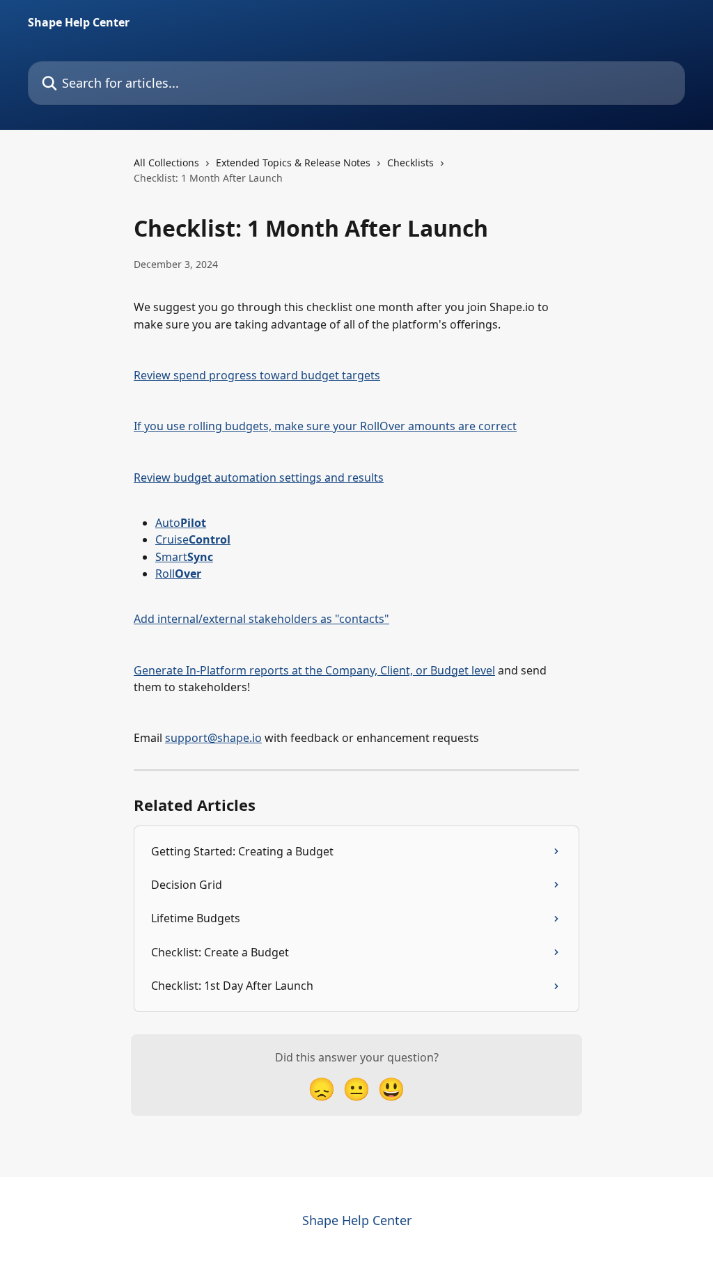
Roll (178, 573)
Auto (180, 522)
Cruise (192, 539)
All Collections (166, 162)
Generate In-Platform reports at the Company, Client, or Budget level (314, 670)
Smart (184, 556)
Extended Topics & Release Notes (293, 162)
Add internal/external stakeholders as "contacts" (261, 618)
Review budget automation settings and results (259, 477)
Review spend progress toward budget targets (257, 375)
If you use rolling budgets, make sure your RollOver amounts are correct (325, 426)
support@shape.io (213, 737)
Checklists (410, 162)
